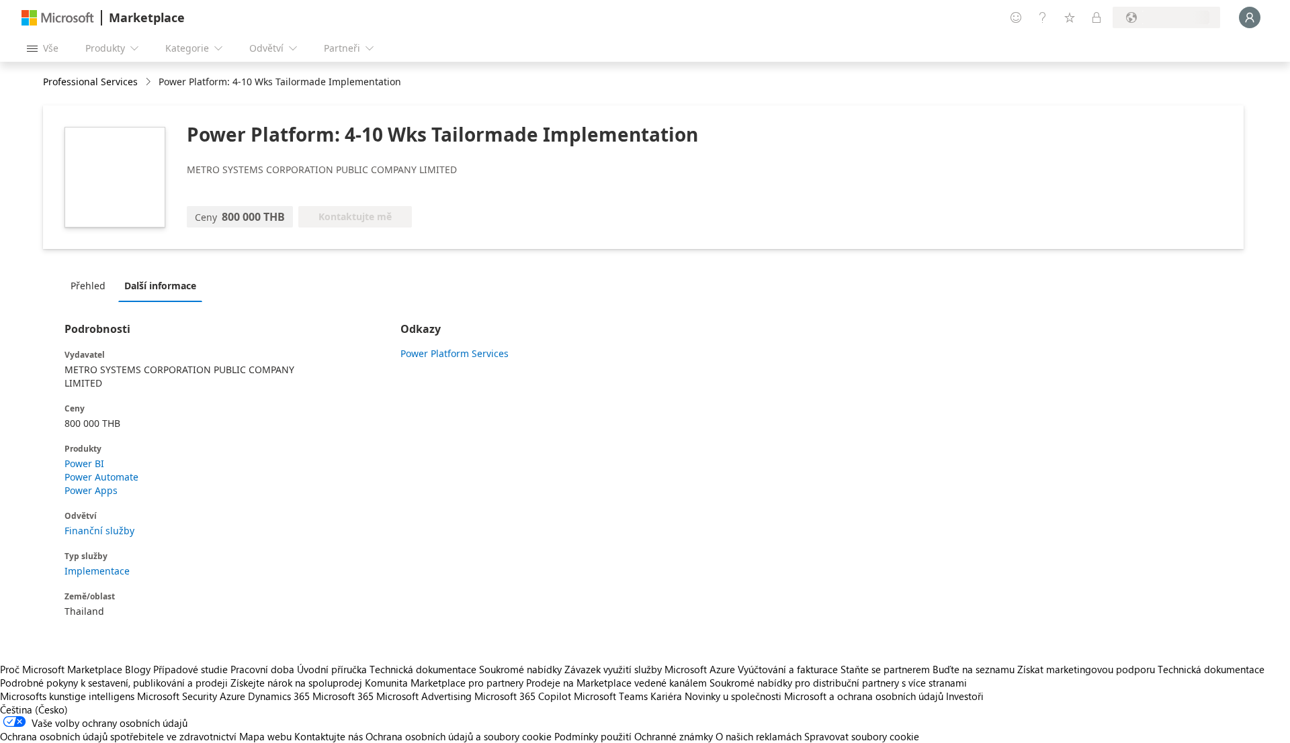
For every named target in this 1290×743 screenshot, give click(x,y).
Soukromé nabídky (520, 669)
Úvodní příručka (332, 669)
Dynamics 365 (279, 696)
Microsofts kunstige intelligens (67, 696)
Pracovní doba (262, 669)
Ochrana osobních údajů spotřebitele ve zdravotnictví (118, 736)
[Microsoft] (58, 18)
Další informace (160, 285)
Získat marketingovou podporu (1086, 669)
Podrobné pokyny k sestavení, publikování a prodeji (114, 682)
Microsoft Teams (611, 696)
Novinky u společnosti (733, 696)
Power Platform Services (454, 353)
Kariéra (666, 696)
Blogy (137, 669)
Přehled (88, 285)
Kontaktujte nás (328, 736)
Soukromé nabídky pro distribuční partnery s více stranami (838, 682)
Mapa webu (265, 736)
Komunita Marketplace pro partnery (444, 682)
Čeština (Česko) (34, 709)
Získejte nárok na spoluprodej (296, 682)
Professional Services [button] (90, 81)
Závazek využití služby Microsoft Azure (651, 669)
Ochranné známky (673, 736)
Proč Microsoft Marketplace (61, 669)
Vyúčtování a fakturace (788, 669)
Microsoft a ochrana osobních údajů (863, 696)
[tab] (91, 285)
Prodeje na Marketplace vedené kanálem (616, 682)
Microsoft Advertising (424, 696)
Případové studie (190, 669)
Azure (232, 696)
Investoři (965, 696)
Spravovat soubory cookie (861, 736)
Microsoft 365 (343, 696)
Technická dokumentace (423, 669)
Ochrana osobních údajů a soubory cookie (459, 736)
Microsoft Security (177, 696)
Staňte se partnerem (885, 669)
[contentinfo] (149, 82)
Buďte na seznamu (974, 669)
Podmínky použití (593, 736)
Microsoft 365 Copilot (522, 696)
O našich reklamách (759, 736)
